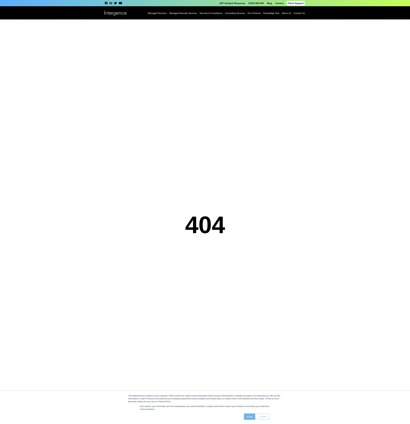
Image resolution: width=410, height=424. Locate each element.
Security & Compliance (211, 13)
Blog (269, 3)
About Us (286, 13)
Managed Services (157, 13)
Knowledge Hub (271, 13)
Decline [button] (263, 416)
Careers (279, 3)
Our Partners (254, 13)
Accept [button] (250, 416)
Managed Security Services (183, 13)
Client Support (296, 3)
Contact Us (299, 13)
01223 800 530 (256, 3)
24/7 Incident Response (232, 3)
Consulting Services (235, 13)
